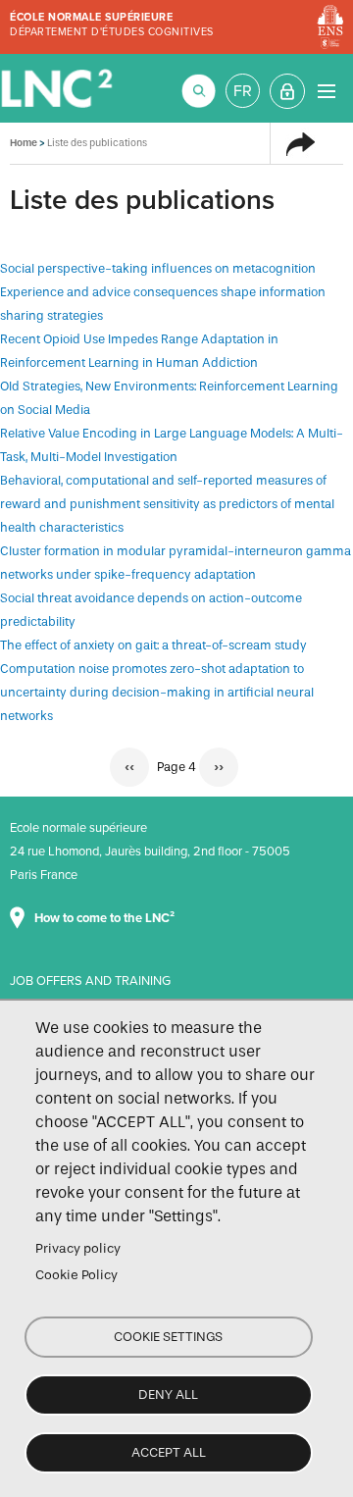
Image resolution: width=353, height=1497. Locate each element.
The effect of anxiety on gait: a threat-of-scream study (153, 645)
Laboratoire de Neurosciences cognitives (59, 88)
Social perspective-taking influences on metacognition (158, 268)
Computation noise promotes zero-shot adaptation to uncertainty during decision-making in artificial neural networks (157, 692)
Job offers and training (90, 981)
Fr (242, 91)
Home (23, 142)
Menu (326, 91)
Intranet (287, 91)
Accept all (168, 1452)
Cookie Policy (76, 1274)
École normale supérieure (91, 17)
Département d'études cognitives (112, 32)
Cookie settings (168, 1336)
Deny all (168, 1394)
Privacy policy (78, 1248)
